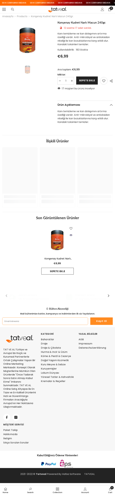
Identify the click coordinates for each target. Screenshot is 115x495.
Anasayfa (7, 16)
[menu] (4, 9)
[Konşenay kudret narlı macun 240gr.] (57, 240)
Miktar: (62, 74)
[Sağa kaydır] (108, 296)
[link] (20, 196)
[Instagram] (15, 417)
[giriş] (102, 9)
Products (22, 16)
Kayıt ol (101, 321)
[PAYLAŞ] (110, 81)
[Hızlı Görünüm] (71, 235)
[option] (27, 40)
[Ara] (12, 9)
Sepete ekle (87, 80)
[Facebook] (6, 417)
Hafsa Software (71, 474)
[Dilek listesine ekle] (104, 81)
